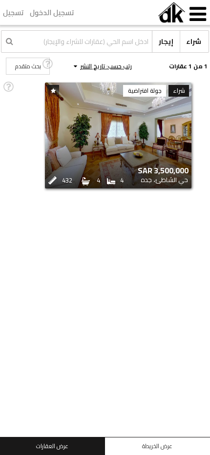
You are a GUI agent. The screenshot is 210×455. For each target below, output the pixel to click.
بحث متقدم (28, 66)
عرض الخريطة (157, 446)
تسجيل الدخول (52, 12)
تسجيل (13, 12)
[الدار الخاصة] (172, 12)
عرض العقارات (52, 446)
